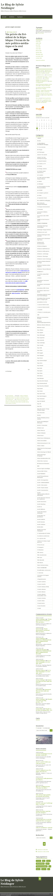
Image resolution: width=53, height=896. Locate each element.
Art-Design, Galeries (42, 168)
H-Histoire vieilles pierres (43, 251)
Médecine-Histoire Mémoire (43, 325)
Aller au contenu (5, 1)
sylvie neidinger (40, 619)
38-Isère (39, 140)
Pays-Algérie (40, 332)
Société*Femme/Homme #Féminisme (42, 477)
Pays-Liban (39, 373)
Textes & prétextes (46, 98)
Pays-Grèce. (39, 363)
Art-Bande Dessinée (41, 161)
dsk (23, 399)
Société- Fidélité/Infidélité (43, 482)
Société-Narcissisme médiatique (42, 512)
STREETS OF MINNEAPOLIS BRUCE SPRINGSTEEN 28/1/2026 (43, 641)
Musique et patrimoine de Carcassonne (44, 102)
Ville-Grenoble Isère (41, 555)
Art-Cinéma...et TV (41, 163)
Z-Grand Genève (41, 603)
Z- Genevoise (40, 572)
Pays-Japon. (40, 370)
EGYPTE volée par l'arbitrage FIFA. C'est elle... (44, 803)
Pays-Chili (39, 347)
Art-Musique (40, 184)
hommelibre (39, 709)
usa (50, 866)
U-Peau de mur (40, 544)
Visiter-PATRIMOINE (42, 567)
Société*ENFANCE (41, 473)
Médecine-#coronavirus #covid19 (42, 318)
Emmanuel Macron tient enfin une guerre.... (44, 681)
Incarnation (49, 74)
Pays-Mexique (40, 378)
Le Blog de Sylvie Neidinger (12, 6)
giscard (19, 400)
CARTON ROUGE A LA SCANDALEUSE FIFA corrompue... (44, 820)
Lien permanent (9, 395)
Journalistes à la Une (42, 302)
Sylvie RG (38, 629)
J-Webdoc (39, 278)
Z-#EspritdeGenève (41, 579)
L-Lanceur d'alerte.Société (43, 307)
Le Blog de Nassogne (45, 85)
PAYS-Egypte (40, 353)
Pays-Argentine (40, 337)
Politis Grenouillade (42, 440)
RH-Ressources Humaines (43, 463)
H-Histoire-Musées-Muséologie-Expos (44, 262)
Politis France (22, 398)
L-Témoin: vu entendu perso (43, 312)
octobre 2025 (39, 58)
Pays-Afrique (40, 330)
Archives (11, 17)
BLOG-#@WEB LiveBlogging (43, 200)
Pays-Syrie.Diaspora (41, 396)
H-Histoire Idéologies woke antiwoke (43, 235)
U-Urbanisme (40, 549)
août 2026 (38, 41)
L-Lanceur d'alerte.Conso (43, 304)
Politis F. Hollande (15, 398)
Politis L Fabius (40, 445)
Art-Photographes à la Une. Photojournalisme (43, 187)
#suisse (48, 860)
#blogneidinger (40, 863)
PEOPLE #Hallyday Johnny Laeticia (43, 418)
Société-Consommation (42, 490)
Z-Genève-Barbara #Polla (43, 586)
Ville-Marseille (40, 560)
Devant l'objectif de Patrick (44, 95)
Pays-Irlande (40, 365)
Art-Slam (39, 195)
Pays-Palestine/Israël (42, 383)
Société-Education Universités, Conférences (43, 498)
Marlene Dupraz (40, 670)
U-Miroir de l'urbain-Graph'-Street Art (43, 541)
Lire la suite (41, 33)
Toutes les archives (40, 60)
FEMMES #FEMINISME (24, 395)
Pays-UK (39, 403)
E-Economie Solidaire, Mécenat (42, 212)
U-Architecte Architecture (43, 536)
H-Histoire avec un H (42, 232)
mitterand (23, 400)
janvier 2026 (39, 52)
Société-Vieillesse (41, 524)
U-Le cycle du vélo (41, 538)
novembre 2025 (39, 56)
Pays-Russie (40, 388)
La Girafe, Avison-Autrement (43, 91)
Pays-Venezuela (41, 412)
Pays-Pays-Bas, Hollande (43, 386)
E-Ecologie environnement (43, 206)
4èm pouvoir (19, 399)
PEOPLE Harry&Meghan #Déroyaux (42, 422)
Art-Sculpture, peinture (42, 192)
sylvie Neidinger (40, 638)
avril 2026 (38, 46)
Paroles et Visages (42, 88)
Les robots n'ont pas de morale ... (43, 87)
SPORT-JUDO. (40, 527)
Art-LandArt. (40, 175)
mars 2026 (38, 48)
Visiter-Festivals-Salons (42, 565)
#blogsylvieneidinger (41, 866)
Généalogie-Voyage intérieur (44, 229)
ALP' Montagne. (41, 152)
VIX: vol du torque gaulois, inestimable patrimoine (43, 795)
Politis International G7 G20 (43, 443)
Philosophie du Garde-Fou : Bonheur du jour (44, 72)
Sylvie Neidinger (40, 660)
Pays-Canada (40, 345)
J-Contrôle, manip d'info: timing (43, 274)
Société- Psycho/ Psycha (42, 487)
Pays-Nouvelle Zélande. (42, 380)
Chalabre (47, 78)
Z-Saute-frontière (41, 605)
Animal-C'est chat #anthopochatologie (42, 158)
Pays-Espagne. (40, 355)
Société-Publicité (41, 519)
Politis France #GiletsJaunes (43, 438)
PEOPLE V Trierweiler (42, 425)
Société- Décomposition (42, 480)
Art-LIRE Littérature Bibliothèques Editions (43, 178)
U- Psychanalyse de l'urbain (43, 533)
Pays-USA (39, 406)
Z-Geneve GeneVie (41, 584)
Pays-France (40, 358)
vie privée (14, 403)
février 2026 (38, 50)
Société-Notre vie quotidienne (41, 516)
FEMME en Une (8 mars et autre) (43, 220)
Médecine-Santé (41, 327)
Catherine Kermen (41, 649)
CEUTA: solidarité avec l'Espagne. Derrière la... (43, 770)
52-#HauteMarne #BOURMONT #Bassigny (42, 144)
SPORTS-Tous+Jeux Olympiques (41, 530)
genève (47, 863)
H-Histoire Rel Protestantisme (40, 243)
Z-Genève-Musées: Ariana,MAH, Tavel (41, 595)
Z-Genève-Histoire (41, 589)
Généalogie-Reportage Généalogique (42, 226)
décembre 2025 (39, 54)
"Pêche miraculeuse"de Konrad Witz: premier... (44, 620)
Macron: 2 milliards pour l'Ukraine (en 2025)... (43, 787)
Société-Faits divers (41, 501)
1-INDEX (39, 138)
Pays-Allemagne (41, 335)
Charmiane (39, 689)
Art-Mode (39, 181)
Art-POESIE (39, 190)
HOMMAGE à (40, 271)
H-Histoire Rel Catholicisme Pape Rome (43, 239)
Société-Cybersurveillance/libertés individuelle (43, 494)
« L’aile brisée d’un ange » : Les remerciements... (44, 77)
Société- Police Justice (42, 485)
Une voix (38, 98)
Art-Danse (39, 166)
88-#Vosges (39, 149)
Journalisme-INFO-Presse (43, 288)
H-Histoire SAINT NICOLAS (43, 248)
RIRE (38, 466)
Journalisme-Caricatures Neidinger (43, 281)
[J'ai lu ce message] (51, 893)
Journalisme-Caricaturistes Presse (43, 285)
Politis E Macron (41, 430)
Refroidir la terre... (40, 74)
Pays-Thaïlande (41, 398)
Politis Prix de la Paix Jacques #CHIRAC (44, 449)
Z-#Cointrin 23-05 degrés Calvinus (43, 576)
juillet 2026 (38, 43)
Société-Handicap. (41, 504)
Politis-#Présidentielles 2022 (43, 458)
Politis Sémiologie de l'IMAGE (44, 452)
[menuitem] (4, 16)
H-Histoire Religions (42, 246)
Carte (38, 718)
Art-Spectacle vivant (42, 198)
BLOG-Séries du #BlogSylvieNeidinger (42, 203)
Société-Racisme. (41, 522)
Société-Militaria (41, 509)
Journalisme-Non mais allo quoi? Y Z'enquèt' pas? (43, 299)
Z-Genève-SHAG (41, 600)
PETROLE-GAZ (40, 428)
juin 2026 (38, 45)
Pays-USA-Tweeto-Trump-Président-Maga (43, 409)
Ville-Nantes (40, 562)
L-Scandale (22, 396)
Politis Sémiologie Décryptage (41, 455)
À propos (20, 17)
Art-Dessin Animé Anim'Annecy (41, 172)
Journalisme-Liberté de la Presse (12, 396)
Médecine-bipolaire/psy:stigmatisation (43, 321)
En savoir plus (8, 895)
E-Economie (40, 209)
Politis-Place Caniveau (42, 461)
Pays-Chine (39, 350)
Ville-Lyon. (39, 557)
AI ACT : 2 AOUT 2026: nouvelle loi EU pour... (43, 762)
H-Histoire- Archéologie (42, 253)
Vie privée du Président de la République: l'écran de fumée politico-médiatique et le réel (17, 40)
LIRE (38, 314)
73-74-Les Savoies (41, 147)
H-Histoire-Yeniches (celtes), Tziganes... (43, 266)
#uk (49, 869)
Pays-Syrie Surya (41, 393)
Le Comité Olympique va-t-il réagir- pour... (43, 662)
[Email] (44, 844)
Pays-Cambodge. (41, 342)
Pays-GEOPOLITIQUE (42, 360)
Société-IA (39, 506)
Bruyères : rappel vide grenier (43, 90)
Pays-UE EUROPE (41, 401)
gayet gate (15, 400)
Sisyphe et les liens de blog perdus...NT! (44, 700)
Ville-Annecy (40, 552)
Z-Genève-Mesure (41, 591)
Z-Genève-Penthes (41, 598)
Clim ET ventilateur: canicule (44, 827)
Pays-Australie (40, 340)
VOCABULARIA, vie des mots (43, 570)
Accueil (4, 17)
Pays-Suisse (40, 391)
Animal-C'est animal (42, 154)
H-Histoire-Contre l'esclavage (44, 258)
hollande (38, 860)
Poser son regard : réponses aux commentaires (43, 71)
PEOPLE (39, 415)
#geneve (38, 869)
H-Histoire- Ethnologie (42, 256)
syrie (44, 860)
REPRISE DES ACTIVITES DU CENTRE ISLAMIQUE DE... (42, 80)
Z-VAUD (39, 608)
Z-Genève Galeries (41, 581)
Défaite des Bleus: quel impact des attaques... (43, 811)
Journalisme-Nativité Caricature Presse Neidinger (44, 295)
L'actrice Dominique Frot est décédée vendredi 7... (44, 754)
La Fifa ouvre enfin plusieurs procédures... (44, 779)
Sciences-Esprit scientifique (43, 468)
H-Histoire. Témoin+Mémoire (44, 269)
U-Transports (40, 547)
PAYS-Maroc (40, 375)
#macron (44, 869)
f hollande (9, 400)
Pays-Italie (39, 368)
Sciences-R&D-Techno (42, 471)
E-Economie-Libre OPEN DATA (42, 216)
